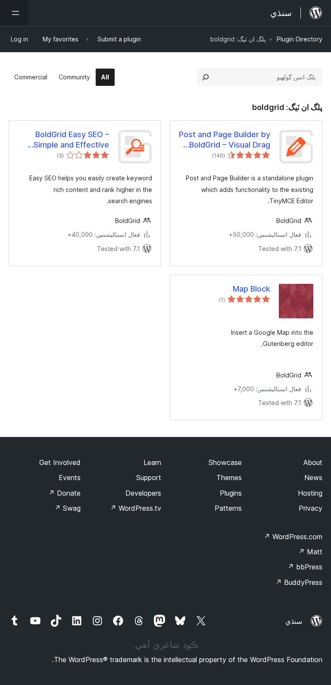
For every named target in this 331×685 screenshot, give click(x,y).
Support (148, 477)
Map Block (251, 288)
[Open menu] (14, 13)
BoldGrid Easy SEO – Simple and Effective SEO (71, 140)
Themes (229, 477)
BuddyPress (298, 582)
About (312, 462)
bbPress (304, 566)
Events (70, 477)
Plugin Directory (299, 39)
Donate (64, 493)
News (313, 477)
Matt (310, 551)
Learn (152, 462)
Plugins (231, 493)
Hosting (310, 493)
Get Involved (60, 462)
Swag (67, 508)
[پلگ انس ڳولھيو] (205, 77)
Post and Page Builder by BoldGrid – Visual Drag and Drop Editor (224, 140)
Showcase (225, 462)
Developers (143, 493)
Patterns (228, 508)
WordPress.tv (135, 508)
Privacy (310, 508)
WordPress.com (293, 536)
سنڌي (293, 621)
